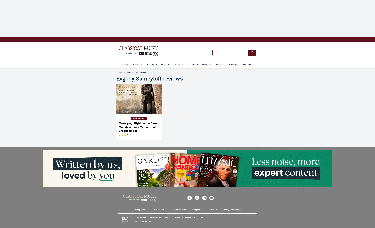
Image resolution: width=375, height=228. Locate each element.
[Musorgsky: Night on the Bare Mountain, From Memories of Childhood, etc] (139, 99)
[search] (252, 53)
